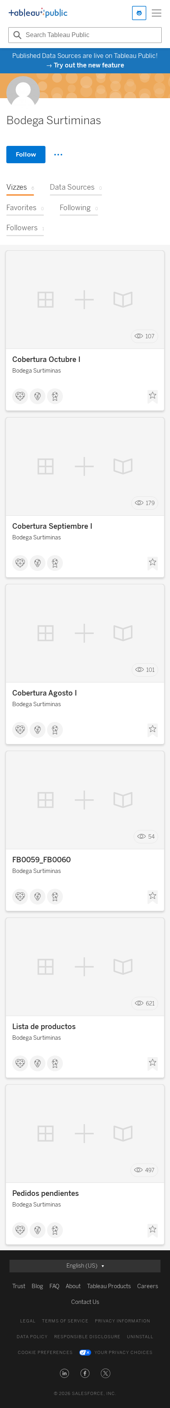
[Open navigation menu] (156, 13)
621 (150, 1003)
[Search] (16, 35)
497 (150, 1170)
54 (151, 837)
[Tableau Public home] (38, 13)
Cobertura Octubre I (46, 359)
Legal (28, 1321)
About (73, 1286)
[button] (64, 1373)
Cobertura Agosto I (44, 693)
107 (150, 336)
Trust (18, 1286)
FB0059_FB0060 (41, 860)
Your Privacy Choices (123, 1352)
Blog (37, 1286)
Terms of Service (65, 1321)
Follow (26, 154)
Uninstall (140, 1336)
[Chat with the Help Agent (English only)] (139, 13)
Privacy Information (122, 1321)
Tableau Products (109, 1286)
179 (150, 503)
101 (150, 670)
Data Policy (32, 1336)
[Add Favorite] (152, 397)
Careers (147, 1286)
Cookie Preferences (45, 1352)
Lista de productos (44, 1026)
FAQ (54, 1286)
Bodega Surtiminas (36, 370)
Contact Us (85, 1302)
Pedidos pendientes (45, 1193)
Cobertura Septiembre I (52, 526)
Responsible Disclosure (87, 1336)
